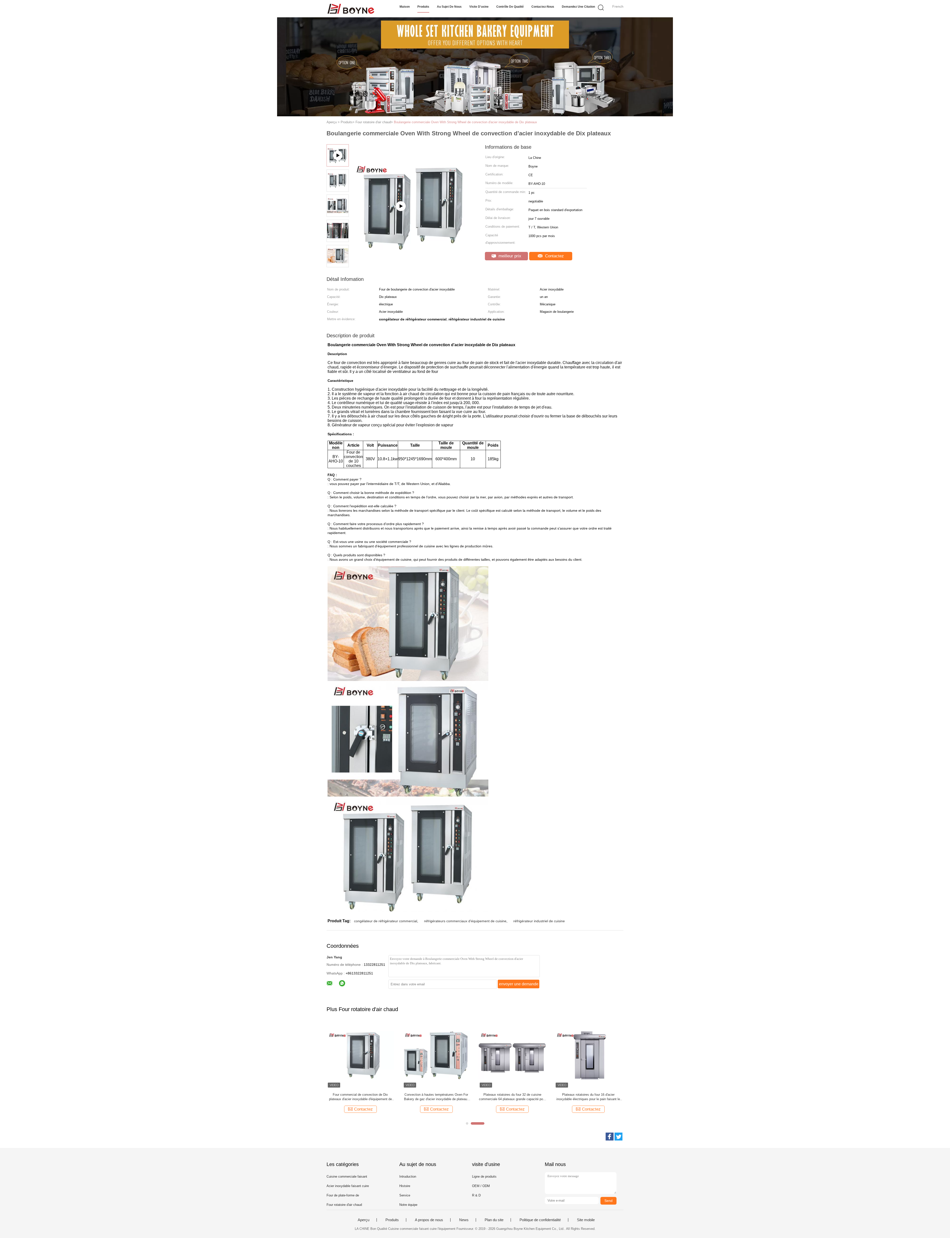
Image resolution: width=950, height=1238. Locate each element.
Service (404, 1195)
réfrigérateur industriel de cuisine (539, 921)
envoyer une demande (518, 984)
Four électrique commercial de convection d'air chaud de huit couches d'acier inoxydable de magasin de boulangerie (512, 1097)
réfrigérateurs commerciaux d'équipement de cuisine (465, 921)
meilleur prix (509, 256)
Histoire (404, 1186)
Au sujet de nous (449, 6)
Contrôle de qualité (510, 6)
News (464, 1220)
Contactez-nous (542, 6)
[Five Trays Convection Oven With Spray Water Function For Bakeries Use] (413, 231)
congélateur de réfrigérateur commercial (385, 921)
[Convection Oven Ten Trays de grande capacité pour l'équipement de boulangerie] (360, 1055)
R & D (476, 1195)
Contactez (554, 256)
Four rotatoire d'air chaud (344, 1205)
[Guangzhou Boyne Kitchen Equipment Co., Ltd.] (351, 8)
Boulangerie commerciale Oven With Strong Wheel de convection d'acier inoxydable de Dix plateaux (465, 122)
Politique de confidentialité (540, 1220)
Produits (423, 6)
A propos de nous (429, 1220)
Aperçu (363, 1220)
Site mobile (586, 1220)
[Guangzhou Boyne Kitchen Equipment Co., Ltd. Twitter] (618, 1137)
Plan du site (494, 1220)
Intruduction (407, 1176)
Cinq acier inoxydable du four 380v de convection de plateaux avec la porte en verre (588, 1097)
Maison (405, 6)
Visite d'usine (479, 6)
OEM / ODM (481, 1186)
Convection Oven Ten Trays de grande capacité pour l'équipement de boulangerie (360, 1097)
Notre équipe (408, 1205)
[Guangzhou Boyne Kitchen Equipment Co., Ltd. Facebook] (610, 1137)
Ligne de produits (484, 1176)
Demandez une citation (578, 6)
